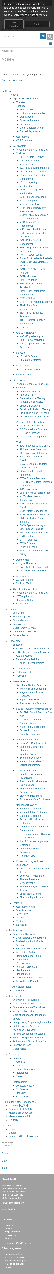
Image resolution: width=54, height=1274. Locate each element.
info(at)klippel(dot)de (11, 1198)
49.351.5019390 (17, 1191)
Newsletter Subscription (13, 1203)
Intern (5, 1168)
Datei (4, 1160)
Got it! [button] (37, 24)
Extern (5, 1153)
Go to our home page (13, 80)
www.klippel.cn (8, 1209)
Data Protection (14, 24)
